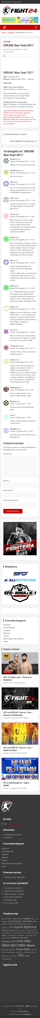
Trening (6, 636)
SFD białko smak (10, 900)
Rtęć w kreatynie (10, 894)
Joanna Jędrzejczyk (28, 933)
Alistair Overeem (7, 919)
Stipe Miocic (19, 952)
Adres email (8, 490)
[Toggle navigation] (5, 27)
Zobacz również (11, 649)
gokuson (22, 683)
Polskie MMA (23, 949)
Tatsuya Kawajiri (9, 124)
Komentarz (8, 454)
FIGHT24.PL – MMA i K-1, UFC (26, 1006)
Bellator (27, 918)
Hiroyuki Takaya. (20, 115)
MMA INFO (7, 119)
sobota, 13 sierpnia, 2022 (12, 753)
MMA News (15, 119)
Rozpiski (7, 42)
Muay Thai (5, 950)
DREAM (6, 113)
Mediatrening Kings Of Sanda (16, 134)
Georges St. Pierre (31, 930)
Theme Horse (23, 1011)
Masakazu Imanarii (22, 117)
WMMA (27, 956)
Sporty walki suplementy (13, 897)
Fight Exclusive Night (8, 930)
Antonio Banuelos (13, 111)
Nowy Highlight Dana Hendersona (22, 141)
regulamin (8, 838)
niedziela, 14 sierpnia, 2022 (12, 718)
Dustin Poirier (22, 924)
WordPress (27, 1014)
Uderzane (6, 633)
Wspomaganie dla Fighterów (13, 639)
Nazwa (6, 481)
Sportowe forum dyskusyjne (14, 877)
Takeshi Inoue (26, 121)
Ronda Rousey (10, 952)
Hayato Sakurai (8, 115)
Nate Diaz (12, 950)
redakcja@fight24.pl (14, 824)
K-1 (35, 935)
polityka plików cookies (12, 835)
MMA (27, 941)
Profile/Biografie (9, 628)
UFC (21, 955)
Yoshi (25, 49)
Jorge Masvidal (12, 935)
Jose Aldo (21, 935)
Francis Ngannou (20, 930)
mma (31, 117)
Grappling (6, 630)
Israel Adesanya (6, 933)
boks (32, 919)
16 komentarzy (8, 52)
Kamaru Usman (6, 938)
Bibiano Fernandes (27, 111)
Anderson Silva (18, 919)
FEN (11, 927)
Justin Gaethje (29, 935)
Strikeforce (27, 952)
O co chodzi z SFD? (11, 903)
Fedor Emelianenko (16, 113)
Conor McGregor (15, 921)
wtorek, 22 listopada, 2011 (12, 49)
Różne (5, 642)
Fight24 (18, 927)
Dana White (27, 921)
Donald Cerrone (12, 924)
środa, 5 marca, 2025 (10, 683)
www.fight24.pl (6, 959)
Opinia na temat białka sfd (13, 891)
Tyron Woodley (13, 956)
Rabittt (26, 718)
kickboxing (6, 941)
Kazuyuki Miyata (9, 117)
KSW (13, 941)
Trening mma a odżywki (13, 888)
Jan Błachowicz (16, 933)
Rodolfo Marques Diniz (28, 119)
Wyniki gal (6, 625)
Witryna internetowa (10, 500)
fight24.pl (26, 113)
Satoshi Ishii (16, 121)
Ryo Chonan (7, 121)
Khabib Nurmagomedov (20, 938)
